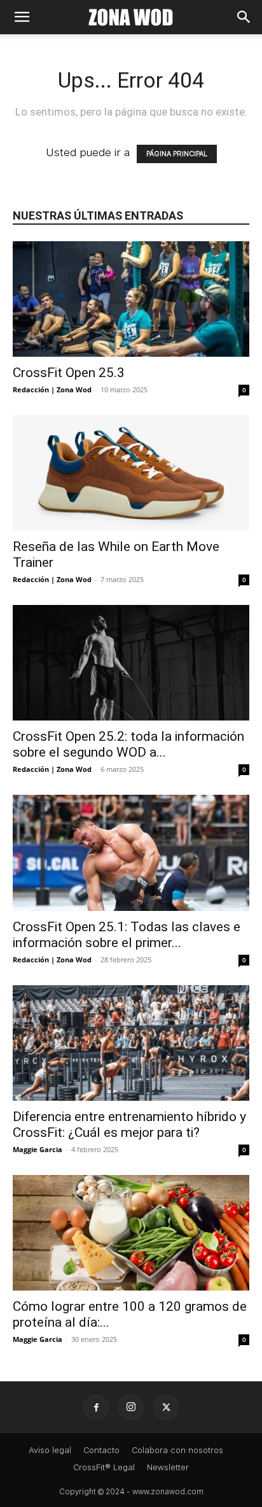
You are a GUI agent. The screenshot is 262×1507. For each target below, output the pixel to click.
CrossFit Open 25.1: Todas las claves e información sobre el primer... (126, 934)
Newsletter (168, 1467)
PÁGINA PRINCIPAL (176, 154)
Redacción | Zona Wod (52, 389)
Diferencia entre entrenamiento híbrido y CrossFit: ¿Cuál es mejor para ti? (129, 1124)
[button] (21, 17)
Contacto (101, 1450)
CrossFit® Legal (104, 1467)
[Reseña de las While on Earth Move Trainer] (131, 473)
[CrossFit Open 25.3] (131, 299)
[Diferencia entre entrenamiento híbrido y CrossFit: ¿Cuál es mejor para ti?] (131, 1043)
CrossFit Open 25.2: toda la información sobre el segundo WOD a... (128, 744)
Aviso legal (50, 1450)
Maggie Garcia (37, 1149)
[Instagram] (131, 1407)
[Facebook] (96, 1407)
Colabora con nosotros (177, 1450)
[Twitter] (166, 1407)
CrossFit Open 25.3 (69, 372)
